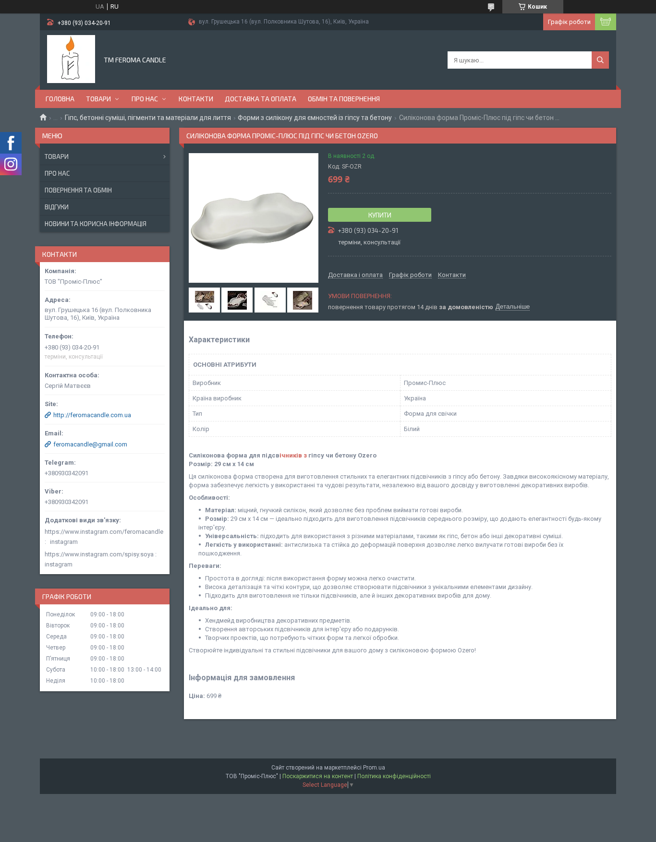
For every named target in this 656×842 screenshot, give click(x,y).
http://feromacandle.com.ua (92, 415)
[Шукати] (600, 60)
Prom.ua (374, 767)
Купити (379, 215)
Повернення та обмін (78, 190)
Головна (60, 99)
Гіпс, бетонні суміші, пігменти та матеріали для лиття (148, 117)
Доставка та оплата (260, 99)
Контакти (196, 99)
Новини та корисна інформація (95, 224)
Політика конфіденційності (394, 776)
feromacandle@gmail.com (90, 444)
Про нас (145, 99)
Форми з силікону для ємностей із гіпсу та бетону (315, 117)
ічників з (293, 455)
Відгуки (57, 207)
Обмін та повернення (344, 99)
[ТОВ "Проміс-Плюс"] (71, 59)
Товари (98, 99)
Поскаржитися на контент (317, 776)
